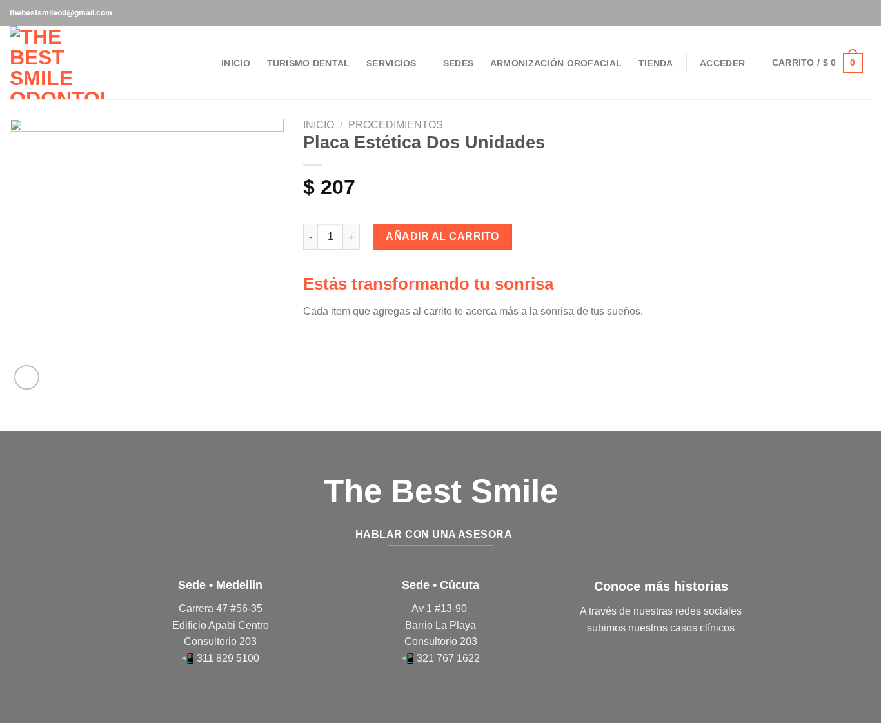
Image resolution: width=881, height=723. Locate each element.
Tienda (655, 63)
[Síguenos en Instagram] (865, 12)
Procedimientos (395, 124)
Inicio (235, 63)
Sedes (458, 63)
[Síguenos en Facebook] (852, 12)
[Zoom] (26, 377)
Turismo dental (308, 63)
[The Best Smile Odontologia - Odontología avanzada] (62, 62)
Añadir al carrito (442, 236)
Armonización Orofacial (556, 63)
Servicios (391, 63)
